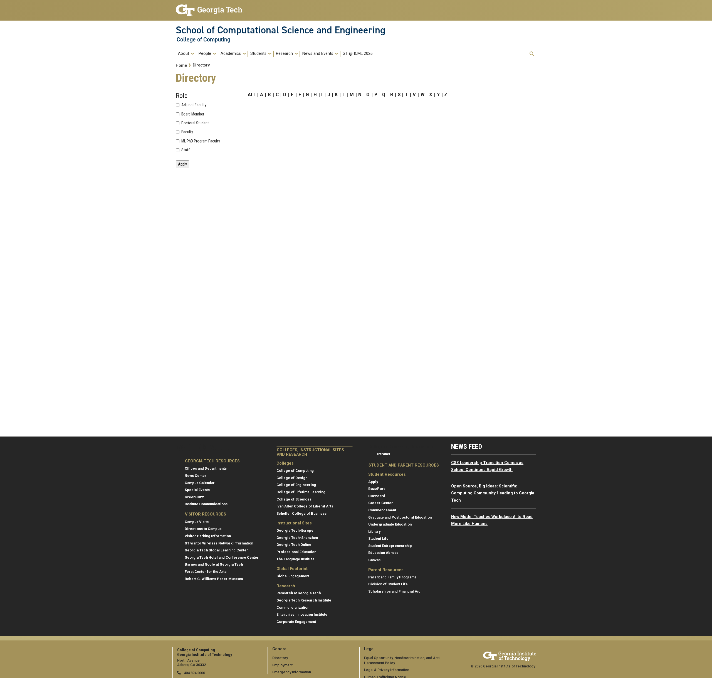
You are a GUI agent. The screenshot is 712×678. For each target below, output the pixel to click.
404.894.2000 (194, 673)
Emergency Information (291, 672)
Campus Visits (197, 522)
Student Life (378, 538)
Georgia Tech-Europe (294, 530)
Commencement (382, 510)
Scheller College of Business (301, 513)
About (183, 53)
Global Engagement (292, 576)
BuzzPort (376, 489)
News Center (195, 476)
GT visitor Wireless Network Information (219, 543)
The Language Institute (295, 559)
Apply (373, 482)
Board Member (192, 114)
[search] (531, 53)
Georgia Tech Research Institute (303, 600)
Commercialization (292, 607)
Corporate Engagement (296, 622)
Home (181, 65)
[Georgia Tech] (509, 655)
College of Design (291, 478)
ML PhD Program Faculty (200, 141)
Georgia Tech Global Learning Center (216, 550)
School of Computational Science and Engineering (280, 30)
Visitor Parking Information (208, 536)
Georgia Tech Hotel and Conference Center (222, 557)
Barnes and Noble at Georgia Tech (214, 564)
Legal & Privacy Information (386, 670)
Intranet (383, 454)
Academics (231, 53)
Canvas (374, 560)
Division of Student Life (388, 584)
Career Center (380, 503)
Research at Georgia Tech (298, 593)
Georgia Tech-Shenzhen (297, 538)
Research (284, 53)
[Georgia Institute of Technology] (210, 8)
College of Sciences (294, 499)
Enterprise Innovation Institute (301, 614)
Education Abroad (383, 553)
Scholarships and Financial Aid (394, 591)
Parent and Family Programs (392, 577)
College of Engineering (296, 485)
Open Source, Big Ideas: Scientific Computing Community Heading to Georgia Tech (492, 493)
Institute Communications (206, 504)
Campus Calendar (200, 483)
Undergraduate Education (390, 524)
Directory (201, 65)
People (205, 53)
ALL (252, 94)
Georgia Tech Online (293, 545)
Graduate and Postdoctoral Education (400, 517)
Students (258, 53)
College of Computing (203, 39)
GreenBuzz (194, 497)
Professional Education (296, 552)
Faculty (187, 132)
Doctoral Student (195, 123)
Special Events (197, 490)
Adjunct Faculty (193, 105)
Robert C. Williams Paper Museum (214, 579)
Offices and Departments (206, 468)
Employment (282, 665)
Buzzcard (376, 496)
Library (374, 531)
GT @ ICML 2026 (358, 53)
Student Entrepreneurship (390, 546)
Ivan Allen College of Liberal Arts (304, 506)
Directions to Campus (203, 529)
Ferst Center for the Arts (205, 571)
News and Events (317, 53)
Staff (185, 150)
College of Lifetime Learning (300, 492)
